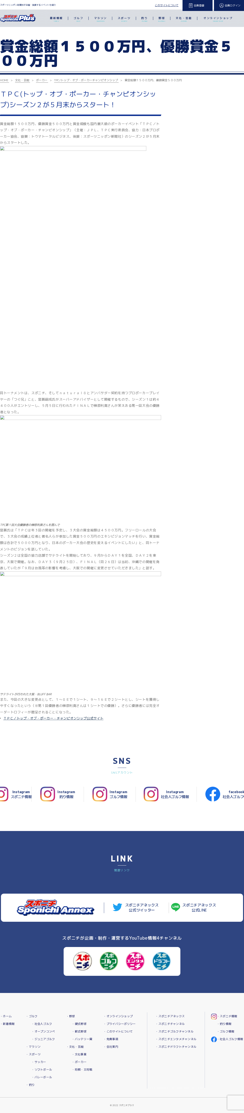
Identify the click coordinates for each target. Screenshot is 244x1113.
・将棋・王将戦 (82, 1070)
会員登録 (199, 5)
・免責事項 (110, 1039)
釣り (144, 19)
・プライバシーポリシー (119, 1024)
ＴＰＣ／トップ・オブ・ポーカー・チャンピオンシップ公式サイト (53, 718)
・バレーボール (41, 1077)
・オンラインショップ (118, 1016)
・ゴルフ (31, 1016)
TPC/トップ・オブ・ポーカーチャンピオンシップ (86, 80)
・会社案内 (110, 1047)
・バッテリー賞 (82, 1039)
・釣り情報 (224, 1024)
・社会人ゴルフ (41, 1024)
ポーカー (41, 80)
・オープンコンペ (43, 1031)
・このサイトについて (118, 1031)
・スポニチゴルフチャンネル (174, 1031)
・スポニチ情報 (227, 1016)
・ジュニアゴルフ (43, 1039)
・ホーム (6, 1016)
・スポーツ (33, 1054)
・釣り (30, 1085)
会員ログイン (232, 5)
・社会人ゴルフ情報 (230, 1039)
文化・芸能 (184, 19)
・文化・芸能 (75, 1047)
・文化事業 (79, 1054)
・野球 (70, 1016)
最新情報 (56, 19)
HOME (4, 80)
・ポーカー (79, 1062)
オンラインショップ (218, 19)
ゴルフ (78, 19)
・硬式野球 (79, 1024)
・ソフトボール (41, 1070)
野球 (161, 19)
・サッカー (38, 1062)
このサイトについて (166, 5)
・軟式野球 (79, 1031)
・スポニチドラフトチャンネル (175, 1047)
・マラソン (33, 1047)
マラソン (100, 19)
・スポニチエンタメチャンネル (175, 1039)
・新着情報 (7, 1024)
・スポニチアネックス (170, 1016)
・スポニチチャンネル (170, 1024)
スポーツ (124, 19)
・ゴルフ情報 (225, 1031)
